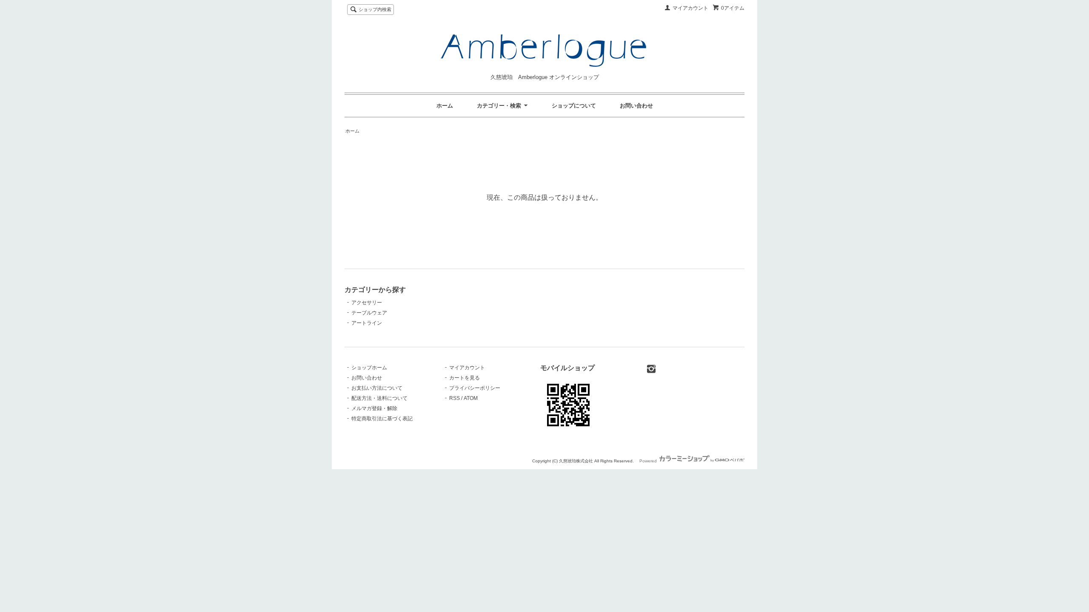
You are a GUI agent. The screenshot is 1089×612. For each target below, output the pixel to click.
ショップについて (574, 105)
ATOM (471, 398)
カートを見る (464, 378)
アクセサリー (366, 303)
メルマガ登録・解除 (374, 408)
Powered (648, 461)
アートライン (366, 323)
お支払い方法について (376, 388)
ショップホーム (369, 368)
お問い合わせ (636, 105)
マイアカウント (690, 8)
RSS (454, 398)
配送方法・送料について (379, 398)
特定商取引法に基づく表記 (382, 419)
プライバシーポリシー (474, 388)
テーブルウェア (369, 313)
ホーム (444, 105)
